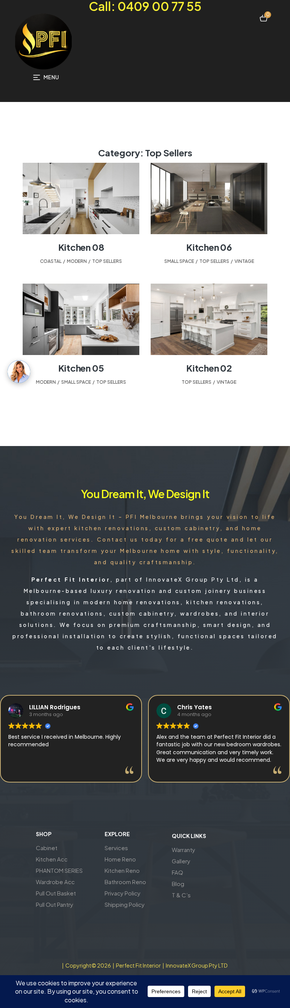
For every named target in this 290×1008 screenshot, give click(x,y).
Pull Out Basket (56, 893)
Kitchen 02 (209, 368)
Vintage (244, 261)
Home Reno (120, 859)
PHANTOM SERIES (59, 870)
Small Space (179, 261)
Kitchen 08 (81, 247)
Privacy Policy (122, 893)
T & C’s (181, 894)
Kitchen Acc (52, 859)
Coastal (51, 261)
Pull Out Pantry (54, 904)
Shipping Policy (125, 904)
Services (116, 847)
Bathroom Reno (125, 881)
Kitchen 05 (81, 368)
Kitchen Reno (122, 870)
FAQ (177, 872)
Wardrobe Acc (55, 881)
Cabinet (46, 847)
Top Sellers (107, 261)
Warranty (183, 849)
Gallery (181, 860)
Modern (77, 261)
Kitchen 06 (209, 247)
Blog (178, 883)
